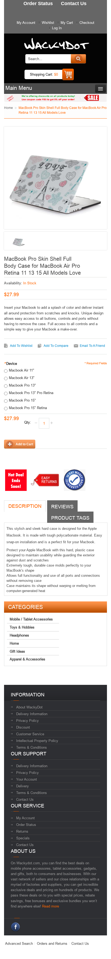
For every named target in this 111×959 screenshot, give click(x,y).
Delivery (22, 786)
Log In (57, 28)
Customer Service (30, 734)
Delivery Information (31, 714)
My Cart (67, 22)
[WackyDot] (55, 41)
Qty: (27, 422)
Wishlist (48, 22)
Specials (23, 838)
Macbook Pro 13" (22, 385)
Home (8, 108)
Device (10, 363)
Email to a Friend (92, 346)
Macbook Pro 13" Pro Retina (31, 393)
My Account (26, 22)
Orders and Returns (52, 943)
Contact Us (25, 799)
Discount (23, 727)
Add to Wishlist (21, 346)
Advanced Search (19, 943)
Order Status (26, 824)
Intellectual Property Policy (37, 740)
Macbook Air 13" (21, 378)
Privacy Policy (27, 720)
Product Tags (70, 518)
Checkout (86, 22)
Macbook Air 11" (21, 370)
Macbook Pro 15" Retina (28, 408)
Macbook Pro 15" (22, 400)
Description (24, 506)
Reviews (62, 506)
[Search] (78, 58)
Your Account (26, 779)
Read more (50, 906)
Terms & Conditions (31, 747)
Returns (22, 831)
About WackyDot (29, 707)
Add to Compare (56, 346)
